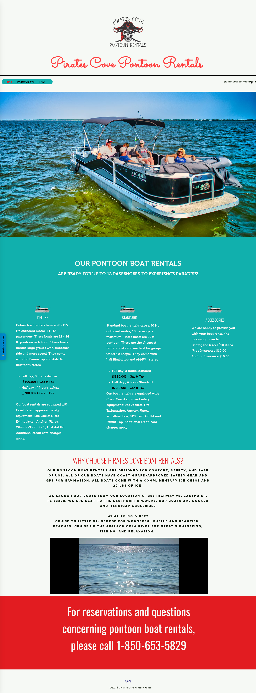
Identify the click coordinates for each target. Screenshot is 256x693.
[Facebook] (252, 82)
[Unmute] (61, 589)
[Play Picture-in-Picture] (197, 589)
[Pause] (55, 589)
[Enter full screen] (203, 589)
